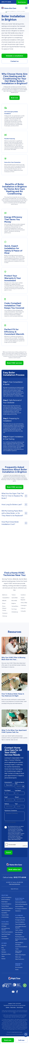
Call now (21, 1040)
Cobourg (4, 616)
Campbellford (5, 597)
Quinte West (15, 597)
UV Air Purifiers (5, 917)
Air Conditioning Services (6, 929)
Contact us (14, 61)
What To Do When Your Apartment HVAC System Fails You (14, 731)
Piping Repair (18, 934)
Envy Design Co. (19, 1034)
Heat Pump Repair (6, 910)
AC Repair (4, 926)
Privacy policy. (13, 1007)
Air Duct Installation (6, 897)
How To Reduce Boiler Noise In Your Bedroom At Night (13, 695)
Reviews (3, 958)
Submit (8, 852)
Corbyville (23, 611)
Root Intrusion (18, 967)
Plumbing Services (19, 936)
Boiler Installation (6, 899)
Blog (3, 947)
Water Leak (18, 957)
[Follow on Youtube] (13, 991)
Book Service (22, 2)
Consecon (4, 613)
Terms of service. (20, 1007)
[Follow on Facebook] (17, 991)
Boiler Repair (5, 901)
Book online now (14, 869)
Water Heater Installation (18, 951)
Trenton (14, 595)
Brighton (14, 603)
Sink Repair (18, 944)
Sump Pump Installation (21, 946)
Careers (3, 950)
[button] (25, 985)
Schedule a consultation (14, 56)
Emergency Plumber (20, 920)
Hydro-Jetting (18, 930)
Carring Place (15, 606)
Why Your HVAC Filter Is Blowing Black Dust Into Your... (13, 658)
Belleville (4, 600)
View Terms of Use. (16, 839)
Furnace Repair (5, 906)
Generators (18, 911)
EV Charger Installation (21, 908)
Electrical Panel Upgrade (21, 904)
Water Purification (19, 959)
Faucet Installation (20, 922)
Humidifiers (4, 912)
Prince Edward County (4, 608)
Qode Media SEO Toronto (17, 1032)
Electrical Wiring (19, 906)
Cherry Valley (24, 602)
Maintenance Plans (6, 954)
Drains (16, 969)
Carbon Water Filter (20, 917)
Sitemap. (7, 1007)
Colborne (23, 608)
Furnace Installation (6, 904)
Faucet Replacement (20, 924)
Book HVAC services (14, 363)
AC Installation (5, 924)
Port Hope (14, 609)
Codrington (24, 605)
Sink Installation (19, 942)
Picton (3, 603)
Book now (14, 98)
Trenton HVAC (5, 915)
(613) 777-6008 (6, 2)
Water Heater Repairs (20, 954)
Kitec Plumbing (19, 932)
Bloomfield (14, 600)
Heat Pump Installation (7, 908)
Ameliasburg (15, 612)
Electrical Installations (20, 902)
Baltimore (4, 595)
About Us (4, 945)
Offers (3, 956)
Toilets (17, 949)
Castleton (23, 595)
